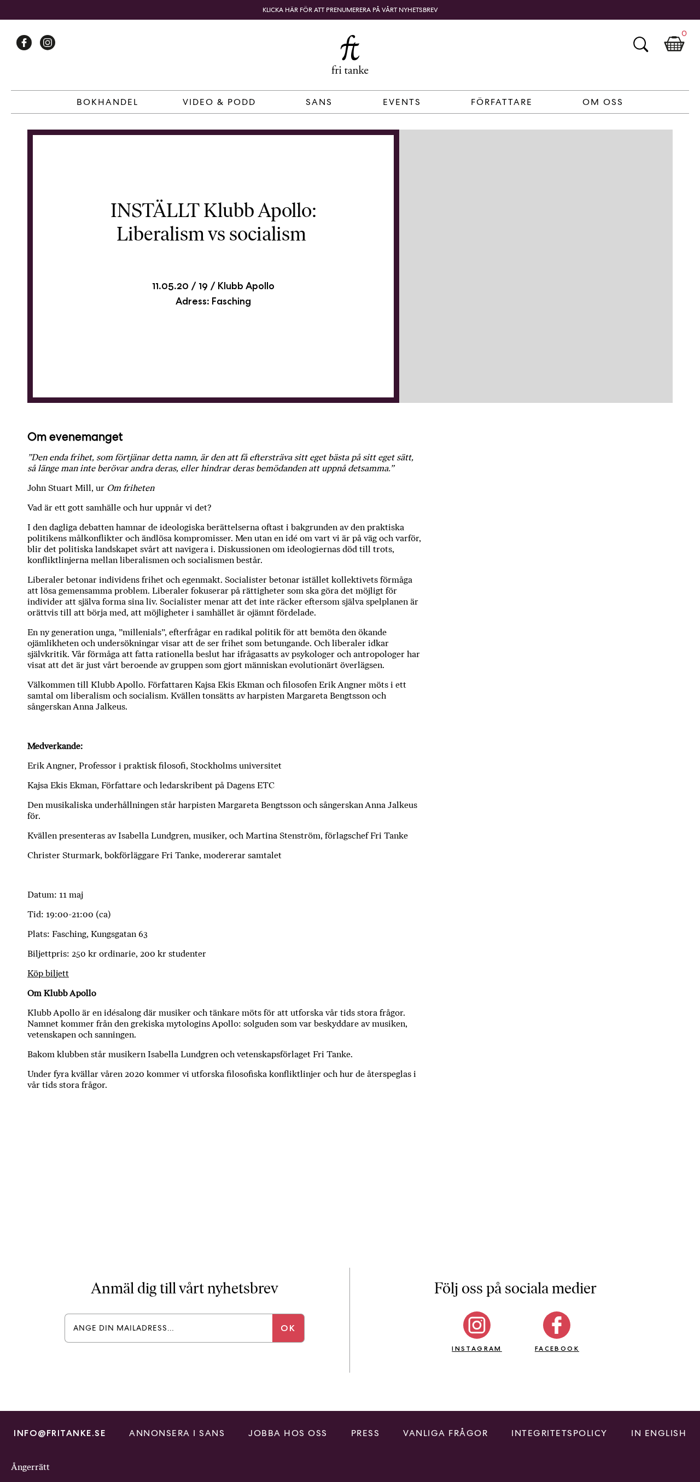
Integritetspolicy (559, 1433)
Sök (640, 44)
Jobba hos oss (288, 1433)
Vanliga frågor (445, 1433)
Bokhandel (107, 102)
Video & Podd (219, 102)
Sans (319, 102)
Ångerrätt (30, 1467)
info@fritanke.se (60, 1433)
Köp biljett (48, 973)
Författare (502, 102)
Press (365, 1433)
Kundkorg (674, 44)
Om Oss (602, 102)
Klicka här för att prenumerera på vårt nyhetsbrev (350, 9)
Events (402, 102)
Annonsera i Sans (177, 1433)
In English (658, 1433)
